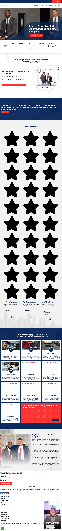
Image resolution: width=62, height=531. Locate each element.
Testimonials (51, 5)
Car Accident (3, 498)
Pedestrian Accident (4, 514)
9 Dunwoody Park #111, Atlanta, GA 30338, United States (10, 477)
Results (46, 5)
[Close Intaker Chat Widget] (59, 502)
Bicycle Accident (4, 512)
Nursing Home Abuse (5, 518)
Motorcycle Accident (4, 506)
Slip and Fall (3, 502)
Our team (41, 5)
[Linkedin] (3, 493)
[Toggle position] (57, 502)
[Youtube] (6, 493)
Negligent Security (4, 500)
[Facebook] (1, 493)
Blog (55, 5)
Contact (59, 5)
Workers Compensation (5, 516)
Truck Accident (3, 504)
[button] (1, 225)
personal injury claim (41, 458)
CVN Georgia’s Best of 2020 (6, 508)
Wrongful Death (3, 520)
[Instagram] (8, 493)
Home (31, 5)
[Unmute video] (46, 502)
